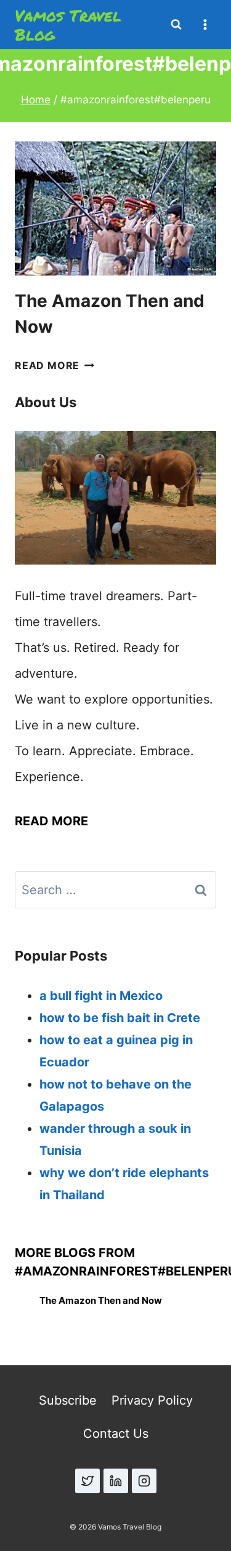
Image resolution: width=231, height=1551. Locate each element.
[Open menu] (204, 24)
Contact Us (115, 1433)
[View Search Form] (176, 25)
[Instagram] (144, 1481)
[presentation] (115, 208)
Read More (54, 365)
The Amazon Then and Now (100, 1300)
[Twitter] (87, 1481)
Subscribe (68, 1400)
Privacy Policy (152, 1400)
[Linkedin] (115, 1481)
